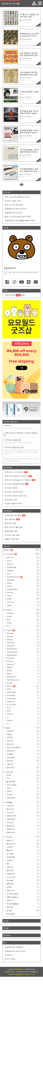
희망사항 (22, 907)
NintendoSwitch (22, 589)
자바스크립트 (22, 785)
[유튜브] (21, 282)
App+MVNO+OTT (22, 577)
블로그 (22, 728)
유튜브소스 (22, 829)
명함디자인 (22, 832)
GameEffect (22, 701)
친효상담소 (22, 757)
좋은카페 (22, 870)
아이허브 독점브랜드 (18, 441)
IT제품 (22, 599)
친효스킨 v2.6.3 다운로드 (16, 472)
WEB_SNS (22, 772)
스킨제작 (22, 737)
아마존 (22, 616)
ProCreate (22, 661)
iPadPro (22, 583)
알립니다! (22, 840)
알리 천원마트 (12, 519)
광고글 (22, 910)
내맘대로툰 (22, 819)
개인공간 (22, 837)
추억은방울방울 (22, 904)
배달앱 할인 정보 (11, 531)
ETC (22, 626)
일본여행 (22, 884)
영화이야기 (22, 890)
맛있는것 (22, 867)
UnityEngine (22, 695)
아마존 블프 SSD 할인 (15, 515)
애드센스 (22, 795)
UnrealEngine (22, 692)
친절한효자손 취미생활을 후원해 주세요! (20, 220)
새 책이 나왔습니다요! (13, 201)
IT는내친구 (22, 554)
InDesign (22, 639)
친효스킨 (22, 741)
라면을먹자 (22, 874)
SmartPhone (22, 580)
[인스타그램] (14, 282)
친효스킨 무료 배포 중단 (14, 205)
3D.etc (22, 711)
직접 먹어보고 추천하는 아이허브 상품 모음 (21, 434)
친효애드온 (22, 751)
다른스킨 (22, 764)
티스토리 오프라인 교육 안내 (15, 496)
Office (22, 689)
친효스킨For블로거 (22, 747)
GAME (22, 586)
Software (22, 686)
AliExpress (22, 613)
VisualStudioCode (22, 680)
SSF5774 (18, 427)
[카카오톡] (28, 282)
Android (22, 720)
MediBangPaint (22, 655)
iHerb (22, 620)
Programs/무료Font (27, 20)
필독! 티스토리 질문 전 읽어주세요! (18, 217)
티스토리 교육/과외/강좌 (14, 492)
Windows (22, 564)
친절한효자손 (19, 969)
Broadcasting (22, 698)
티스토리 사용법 (11, 488)
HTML (22, 775)
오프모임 (22, 812)
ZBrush (22, 674)
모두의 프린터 (10, 959)
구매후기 (22, 847)
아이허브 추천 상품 (12, 535)
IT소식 (22, 561)
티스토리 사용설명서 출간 (16, 484)
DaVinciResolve (22, 649)
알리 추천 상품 (10, 523)
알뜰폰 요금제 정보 (12, 539)
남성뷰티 (22, 860)
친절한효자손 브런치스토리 (15, 951)
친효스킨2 (22, 744)
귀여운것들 (22, 857)
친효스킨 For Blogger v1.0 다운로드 (20, 480)
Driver (22, 574)
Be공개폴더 (22, 914)
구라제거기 (9, 955)
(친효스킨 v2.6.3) (29, 974)
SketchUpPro (22, 677)
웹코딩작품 (22, 781)
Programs (22, 630)
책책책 (22, 887)
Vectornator (22, 664)
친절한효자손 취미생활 (10, 3)
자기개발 (22, 854)
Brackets (22, 683)
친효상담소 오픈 (11, 500)
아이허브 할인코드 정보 (21, 450)
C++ (22, 717)
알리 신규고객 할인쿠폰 (14, 527)
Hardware (22, 592)
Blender (22, 670)
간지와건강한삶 (22, 894)
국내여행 (22, 880)
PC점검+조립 (22, 567)
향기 (22, 864)
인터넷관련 (22, 798)
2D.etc (22, 708)
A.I (22, 723)
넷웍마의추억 (22, 816)
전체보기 (21, 550)
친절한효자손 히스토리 (13, 213)
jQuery (22, 788)
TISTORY (22, 731)
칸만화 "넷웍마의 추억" (13, 504)
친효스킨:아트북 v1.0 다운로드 (18, 476)
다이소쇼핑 (22, 877)
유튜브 (22, 791)
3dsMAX (22, 667)
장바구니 (22, 557)
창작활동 (22, 802)
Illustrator (22, 636)
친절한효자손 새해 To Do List (16, 209)
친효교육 (22, 761)
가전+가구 (22, 602)
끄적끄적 (22, 822)
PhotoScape (22, 658)
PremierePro (22, 646)
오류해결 (22, 571)
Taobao (22, 623)
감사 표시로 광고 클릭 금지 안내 (17, 197)
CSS (22, 778)
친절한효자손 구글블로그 (14, 947)
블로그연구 (22, 767)
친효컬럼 (22, 754)
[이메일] (35, 282)
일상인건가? (22, 844)
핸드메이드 (22, 826)
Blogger (22, 734)
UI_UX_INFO (22, 705)
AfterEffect (22, 643)
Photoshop (22, 633)
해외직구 (22, 610)
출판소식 (22, 850)
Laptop (22, 595)
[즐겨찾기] (7, 282)
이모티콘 (22, 806)
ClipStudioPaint (22, 652)
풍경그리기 (22, 809)
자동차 (22, 605)
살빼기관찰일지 (22, 897)
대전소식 (22, 900)
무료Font (22, 714)
